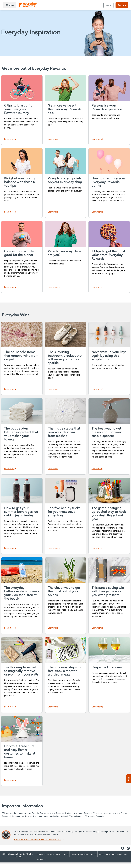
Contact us (42, 860)
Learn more (9, 139)
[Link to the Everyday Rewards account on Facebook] (122, 848)
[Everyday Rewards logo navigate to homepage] (27, 5)
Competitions (62, 854)
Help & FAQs (122, 854)
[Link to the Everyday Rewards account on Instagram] (128, 848)
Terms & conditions (45, 854)
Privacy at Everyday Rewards (83, 854)
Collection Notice (107, 854)
